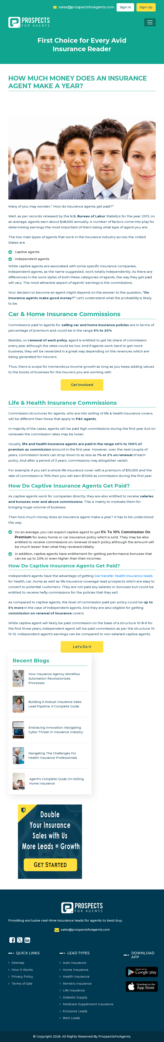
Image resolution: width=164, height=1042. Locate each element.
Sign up (146, 7)
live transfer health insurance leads (124, 576)
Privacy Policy (22, 976)
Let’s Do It (82, 647)
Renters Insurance (77, 983)
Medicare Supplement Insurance (88, 1004)
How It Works (22, 970)
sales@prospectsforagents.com (86, 7)
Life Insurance (74, 990)
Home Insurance (75, 970)
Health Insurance (76, 976)
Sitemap (18, 963)
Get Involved (82, 385)
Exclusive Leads (75, 1011)
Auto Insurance (74, 963)
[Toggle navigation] (150, 22)
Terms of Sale (22, 983)
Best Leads (71, 1018)
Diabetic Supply (75, 997)
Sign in (125, 7)
